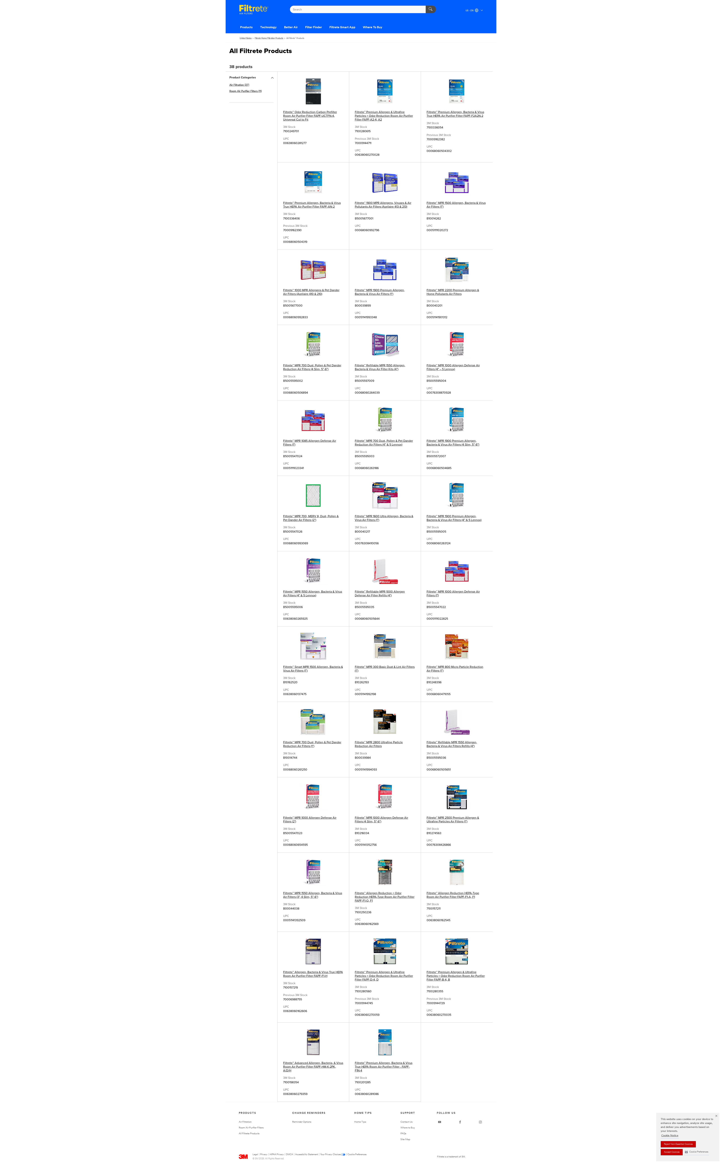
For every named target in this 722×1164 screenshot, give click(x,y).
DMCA (289, 1154)
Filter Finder (313, 27)
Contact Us (406, 1122)
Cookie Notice (669, 1135)
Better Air (291, 27)
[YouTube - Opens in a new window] (439, 1122)
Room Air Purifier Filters (251, 1128)
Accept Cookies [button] (672, 1152)
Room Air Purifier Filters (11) (245, 91)
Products (246, 27)
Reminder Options (301, 1122)
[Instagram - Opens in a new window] (480, 1122)
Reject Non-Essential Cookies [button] (678, 1144)
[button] (696, 1152)
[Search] (431, 9)
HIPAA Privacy (277, 1154)
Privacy (263, 1154)
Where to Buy (407, 1128)
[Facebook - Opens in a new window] (460, 1122)
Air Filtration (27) (239, 85)
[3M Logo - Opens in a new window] (253, 9)
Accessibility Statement (306, 1154)
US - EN (470, 11)
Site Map (405, 1139)
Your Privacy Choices (330, 1154)
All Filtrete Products (249, 1133)
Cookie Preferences (356, 1154)
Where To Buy (372, 27)
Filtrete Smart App (342, 27)
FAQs (403, 1133)
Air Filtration (245, 1122)
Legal (255, 1154)
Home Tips (360, 1122)
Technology (268, 27)
